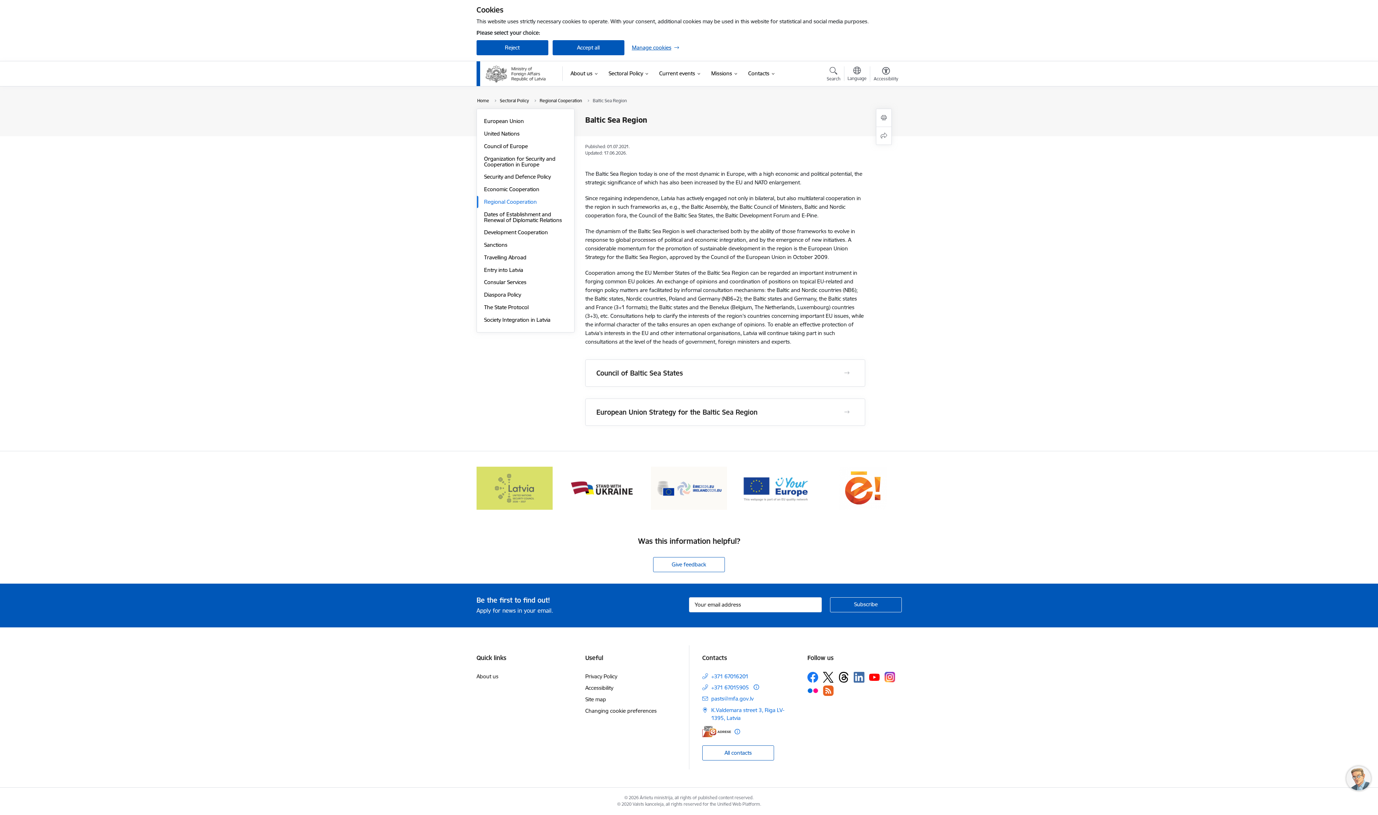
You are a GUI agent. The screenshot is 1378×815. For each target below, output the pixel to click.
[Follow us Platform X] (828, 677)
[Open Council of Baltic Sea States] (847, 373)
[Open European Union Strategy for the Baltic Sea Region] (847, 412)
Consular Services (505, 282)
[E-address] (716, 732)
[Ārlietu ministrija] (516, 74)
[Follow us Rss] (828, 691)
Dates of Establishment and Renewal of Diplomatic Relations (523, 217)
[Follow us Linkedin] (859, 677)
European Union (504, 121)
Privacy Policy (601, 676)
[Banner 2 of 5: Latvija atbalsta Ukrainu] (602, 487)
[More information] (756, 687)
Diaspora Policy (502, 294)
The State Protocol (506, 307)
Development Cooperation (516, 232)
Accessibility (599, 687)
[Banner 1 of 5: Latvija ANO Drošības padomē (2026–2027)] (515, 487)
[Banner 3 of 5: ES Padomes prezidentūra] (689, 487)
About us (487, 676)
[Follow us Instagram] (890, 677)
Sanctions (495, 244)
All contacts (738, 752)
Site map (595, 699)
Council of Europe (506, 146)
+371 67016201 (730, 676)
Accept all (588, 47)
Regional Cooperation (510, 201)
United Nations (502, 133)
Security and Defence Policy (517, 176)
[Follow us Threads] (843, 677)
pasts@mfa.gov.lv (732, 698)
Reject (512, 47)
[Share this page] (883, 136)
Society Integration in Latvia (517, 319)
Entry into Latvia (503, 270)
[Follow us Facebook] (812, 677)
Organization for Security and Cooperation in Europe (520, 161)
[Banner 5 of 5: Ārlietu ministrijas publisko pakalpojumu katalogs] (863, 487)
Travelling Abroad (505, 257)
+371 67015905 (730, 687)
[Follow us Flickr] (812, 690)
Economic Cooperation (511, 189)
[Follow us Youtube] (874, 677)
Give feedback (689, 564)
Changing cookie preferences (621, 710)
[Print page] (883, 118)
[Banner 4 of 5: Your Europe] (776, 487)
